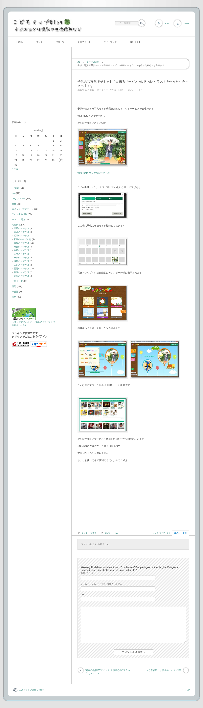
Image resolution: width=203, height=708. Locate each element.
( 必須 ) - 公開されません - (102, 584)
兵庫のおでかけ (21, 235)
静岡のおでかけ (21, 272)
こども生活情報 (19, 214)
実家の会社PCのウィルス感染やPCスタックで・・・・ (107, 672)
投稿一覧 (60, 42)
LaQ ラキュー (18, 198)
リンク (39, 42)
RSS (167, 23)
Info (13, 193)
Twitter (186, 23)
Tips (14, 204)
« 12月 (15, 168)
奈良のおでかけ (21, 246)
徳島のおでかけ (21, 254)
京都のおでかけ (21, 232)
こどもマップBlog (27, 690)
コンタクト (135, 42)
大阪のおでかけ (21, 243)
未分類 (15, 291)
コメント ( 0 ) (180, 533)
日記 (14, 286)
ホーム (79, 62)
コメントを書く (135, 90)
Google (40, 690)
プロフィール (84, 42)
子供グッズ (17, 281)
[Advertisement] (124, 100)
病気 (14, 297)
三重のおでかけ (21, 228)
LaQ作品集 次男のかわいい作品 (163, 670)
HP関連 (15, 188)
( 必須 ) (87, 573)
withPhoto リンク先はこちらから (95, 173)
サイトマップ (110, 42)
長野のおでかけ (21, 268)
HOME (19, 42)
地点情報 (16, 224)
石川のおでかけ (21, 265)
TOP (187, 690)
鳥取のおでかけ (21, 276)
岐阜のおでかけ (21, 250)
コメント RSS (111, 533)
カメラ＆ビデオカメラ (23, 209)
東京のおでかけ (21, 257)
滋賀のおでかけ (21, 261)
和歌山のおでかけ (22, 239)
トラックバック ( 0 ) (160, 533)
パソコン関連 (92, 62)
